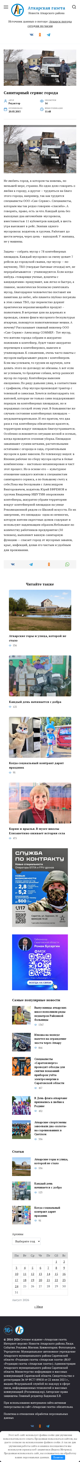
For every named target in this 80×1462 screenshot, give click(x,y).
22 (56, 1280)
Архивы (17, 1234)
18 (24, 1280)
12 (32, 1274)
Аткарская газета (46, 8)
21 (48, 1280)
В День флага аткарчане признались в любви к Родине (50, 1102)
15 (56, 1274)
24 (16, 1286)
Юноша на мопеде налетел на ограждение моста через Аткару (50, 1039)
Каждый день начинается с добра (35, 702)
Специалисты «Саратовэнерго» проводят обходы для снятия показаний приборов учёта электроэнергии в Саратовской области (49, 1071)
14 (48, 1274)
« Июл (38, 1307)
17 (16, 1280)
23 (64, 1280)
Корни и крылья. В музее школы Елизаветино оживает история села (37, 831)
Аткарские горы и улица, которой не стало (37, 638)
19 (32, 1280)
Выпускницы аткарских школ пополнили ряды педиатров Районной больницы (50, 1014)
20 (40, 1280)
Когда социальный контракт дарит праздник (36, 765)
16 (64, 1274)
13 (40, 1274)
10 (16, 1274)
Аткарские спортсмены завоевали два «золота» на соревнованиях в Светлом (50, 1128)
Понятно (58, 1457)
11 (24, 1274)
